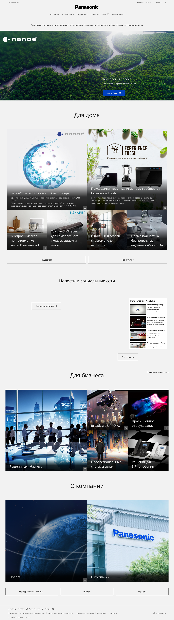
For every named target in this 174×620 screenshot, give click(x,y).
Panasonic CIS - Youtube (142, 300)
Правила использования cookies (60, 613)
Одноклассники (35, 609)
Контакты (113, 613)
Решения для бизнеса (159, 372)
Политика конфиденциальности (32, 613)
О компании (12, 613)
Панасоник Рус (13, 3)
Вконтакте (21, 609)
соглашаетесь (60, 25)
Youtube (11, 609)
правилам (138, 25)
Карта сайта (101, 613)
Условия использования (85, 613)
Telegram (48, 609)
